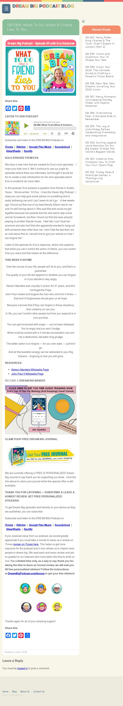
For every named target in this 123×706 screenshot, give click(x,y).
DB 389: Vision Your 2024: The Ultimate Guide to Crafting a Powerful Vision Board (99, 71)
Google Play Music (40, 147)
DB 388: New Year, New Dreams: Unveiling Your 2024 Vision (100, 86)
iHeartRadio (13, 151)
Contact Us (39, 691)
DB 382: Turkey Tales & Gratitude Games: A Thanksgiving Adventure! (99, 177)
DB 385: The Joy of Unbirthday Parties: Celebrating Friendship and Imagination (100, 131)
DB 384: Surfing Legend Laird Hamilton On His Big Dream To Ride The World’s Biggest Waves (100, 147)
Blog (14, 691)
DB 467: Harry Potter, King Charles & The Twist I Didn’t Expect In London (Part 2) (100, 42)
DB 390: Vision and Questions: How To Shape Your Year (97, 56)
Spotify (28, 151)
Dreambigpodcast (43, 8)
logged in (22, 668)
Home (5, 691)
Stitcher (21, 147)
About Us (25, 691)
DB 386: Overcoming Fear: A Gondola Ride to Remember (100, 116)
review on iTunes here (25, 544)
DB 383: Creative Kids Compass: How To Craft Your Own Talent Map (100, 161)
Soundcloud (62, 147)
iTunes (9, 147)
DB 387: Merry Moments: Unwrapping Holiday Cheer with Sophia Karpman (100, 101)
